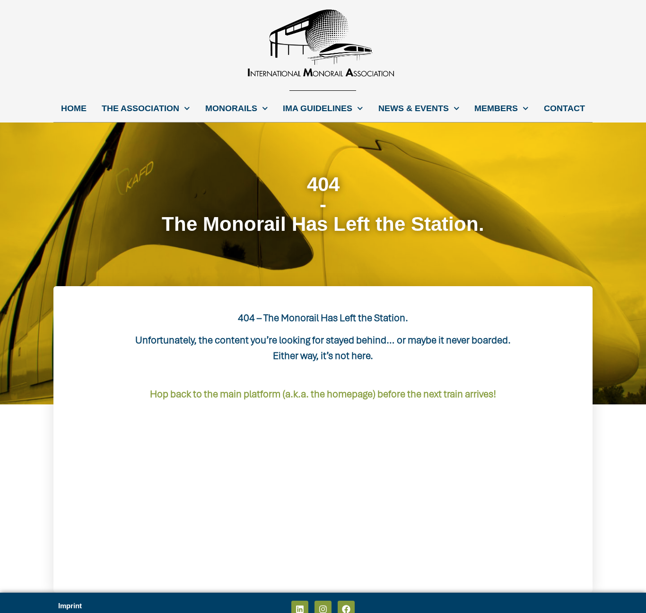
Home (74, 108)
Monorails (231, 108)
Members (496, 108)
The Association (140, 108)
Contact (564, 108)
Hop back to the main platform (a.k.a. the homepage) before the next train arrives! (323, 393)
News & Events (413, 108)
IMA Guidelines (317, 108)
